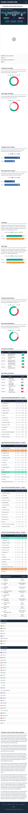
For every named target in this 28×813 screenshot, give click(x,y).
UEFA (3, 636)
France (3, 633)
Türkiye (3, 718)
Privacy (13, 804)
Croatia (4, 665)
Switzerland (5, 715)
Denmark (4, 670)
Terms (17, 804)
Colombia (4, 662)
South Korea (5, 710)
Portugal (4, 641)
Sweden (3, 713)
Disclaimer (9, 804)
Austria (4, 655)
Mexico (3, 687)
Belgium (4, 657)
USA (3, 723)
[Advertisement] (14, 39)
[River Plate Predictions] (21, 15)
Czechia (4, 667)
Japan (3, 685)
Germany (4, 628)
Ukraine (4, 720)
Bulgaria (4, 660)
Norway (4, 692)
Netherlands (5, 638)
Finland (3, 672)
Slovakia (4, 705)
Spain (3, 625)
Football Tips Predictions (9, 2)
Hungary (4, 677)
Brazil (3, 643)
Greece (3, 675)
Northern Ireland (6, 690)
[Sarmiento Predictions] (6, 15)
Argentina (4, 650)
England (4, 623)
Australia (4, 652)
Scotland (4, 703)
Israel (3, 682)
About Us (4, 804)
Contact (13, 806)
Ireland (4, 680)
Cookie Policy (22, 804)
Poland (3, 695)
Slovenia (4, 708)
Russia (3, 700)
